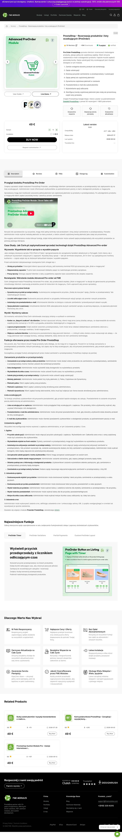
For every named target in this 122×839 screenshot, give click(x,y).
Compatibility (69, 130)
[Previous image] (7, 62)
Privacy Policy (7, 823)
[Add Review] (76, 45)
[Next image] (56, 62)
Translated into (69, 143)
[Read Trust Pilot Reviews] (101, 45)
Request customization (31, 147)
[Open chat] (117, 834)
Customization (109, 174)
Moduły (39, 15)
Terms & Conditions (20, 823)
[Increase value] (56, 130)
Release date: (69, 135)
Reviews (39, 174)
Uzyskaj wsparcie (114, 9)
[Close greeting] (117, 827)
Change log (83, 174)
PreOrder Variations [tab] (37, 535)
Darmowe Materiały (73, 805)
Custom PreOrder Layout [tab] (85, 535)
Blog (83, 15)
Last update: (69, 139)
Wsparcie (77, 15)
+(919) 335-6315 (106, 806)
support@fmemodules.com (108, 801)
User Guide (17, 94)
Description (15, 174)
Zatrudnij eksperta (100, 9)
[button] (111, 15)
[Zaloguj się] (115, 15)
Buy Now (32, 139)
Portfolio (54, 15)
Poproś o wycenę (13, 786)
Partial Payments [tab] (60, 535)
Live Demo (45, 94)
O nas (45, 812)
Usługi (46, 15)
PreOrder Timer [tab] (14, 535)
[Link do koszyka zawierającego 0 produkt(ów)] (118, 15)
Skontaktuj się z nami (74, 808)
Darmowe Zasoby (65, 15)
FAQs (60, 174)
